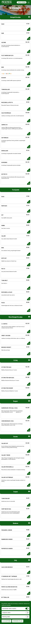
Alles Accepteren (6, 621)
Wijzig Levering (21, 2)
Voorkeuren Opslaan (17, 621)
